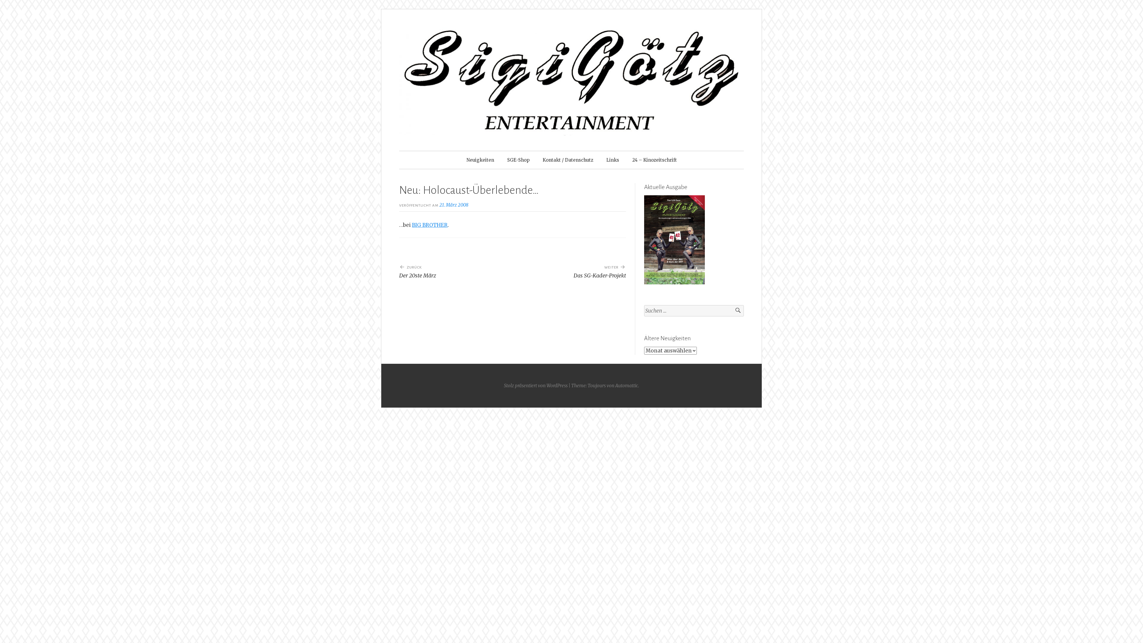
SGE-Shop (518, 160)
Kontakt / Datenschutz (568, 160)
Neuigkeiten (480, 160)
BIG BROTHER (430, 225)
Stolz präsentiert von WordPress (536, 385)
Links (612, 160)
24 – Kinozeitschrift (654, 160)
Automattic (626, 385)
